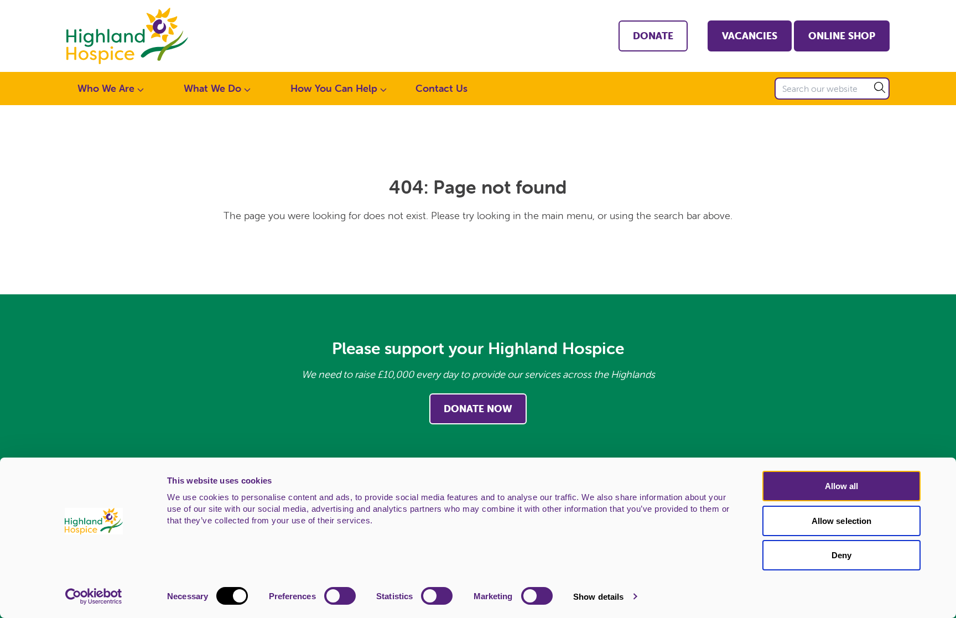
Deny (841, 555)
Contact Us (441, 88)
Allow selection (842, 521)
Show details (598, 596)
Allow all (842, 486)
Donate (653, 35)
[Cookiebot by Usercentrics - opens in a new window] (93, 596)
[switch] (340, 596)
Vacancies (749, 35)
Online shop (841, 35)
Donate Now (478, 408)
